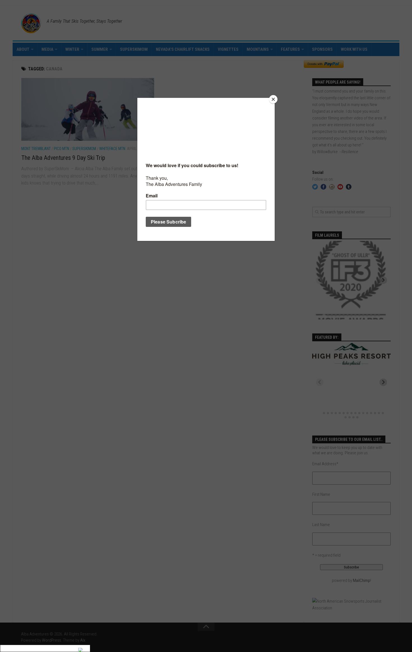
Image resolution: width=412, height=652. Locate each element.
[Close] (273, 99)
